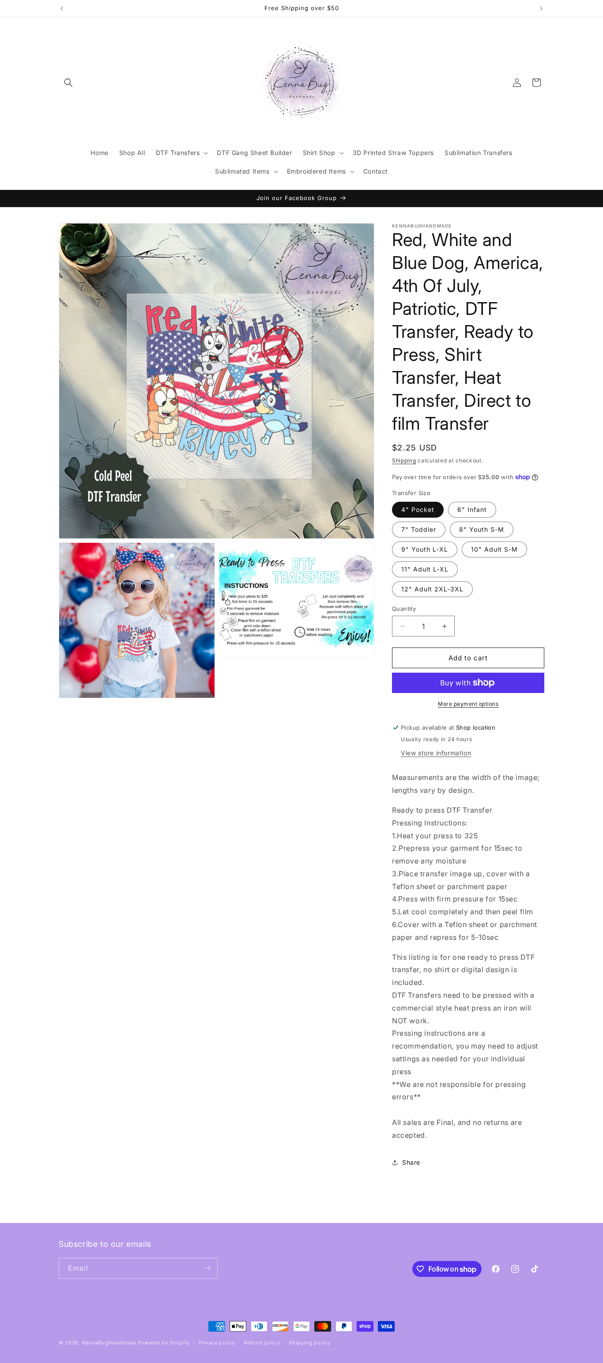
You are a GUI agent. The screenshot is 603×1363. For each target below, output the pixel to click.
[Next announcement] (541, 8)
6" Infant (472, 509)
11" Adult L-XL (424, 569)
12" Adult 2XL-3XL (432, 589)
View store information (436, 753)
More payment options (468, 703)
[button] (68, 82)
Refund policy (262, 1343)
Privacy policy (217, 1343)
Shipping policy (309, 1343)
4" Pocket (417, 509)
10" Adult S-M (494, 549)
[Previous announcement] (62, 8)
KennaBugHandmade (109, 1343)
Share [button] (411, 1162)
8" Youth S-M (481, 529)
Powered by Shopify (164, 1343)
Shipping (404, 460)
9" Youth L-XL (424, 549)
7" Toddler (418, 529)
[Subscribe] (207, 1268)
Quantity (404, 608)
